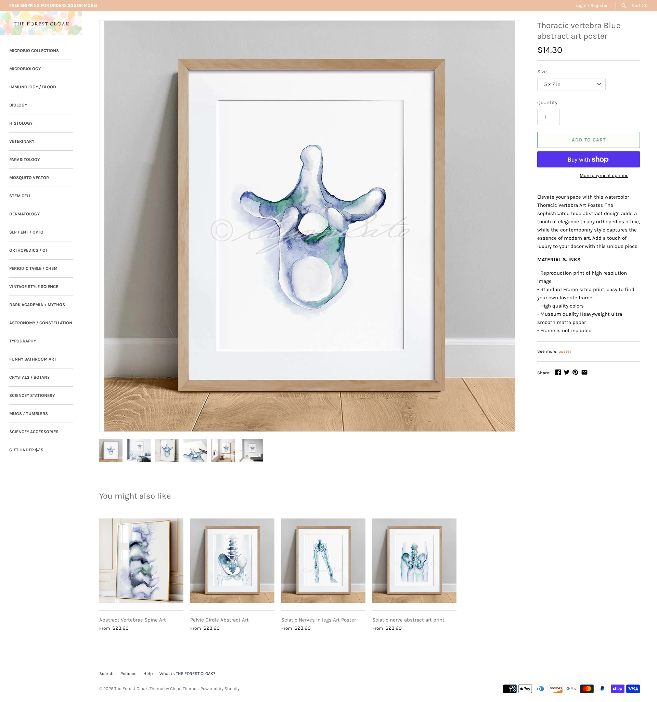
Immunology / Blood (32, 86)
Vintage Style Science (33, 286)
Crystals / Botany (29, 377)
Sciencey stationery (32, 395)
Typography (22, 340)
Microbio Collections (34, 50)
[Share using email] (584, 372)
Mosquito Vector (29, 177)
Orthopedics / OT (28, 250)
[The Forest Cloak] (41, 23)
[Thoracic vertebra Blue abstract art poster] (310, 226)
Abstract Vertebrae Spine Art (132, 620)
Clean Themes (184, 688)
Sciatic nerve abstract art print (408, 620)
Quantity (547, 102)
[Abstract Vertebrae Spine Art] (141, 560)
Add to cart (589, 140)
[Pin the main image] (575, 372)
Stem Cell (20, 195)
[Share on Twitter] (566, 372)
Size (542, 71)
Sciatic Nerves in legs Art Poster (318, 620)
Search (106, 673)
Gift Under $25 (26, 449)
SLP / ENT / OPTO (26, 232)
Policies (128, 673)
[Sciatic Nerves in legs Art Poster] (323, 560)
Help (148, 673)
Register (599, 5)
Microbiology (25, 68)
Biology (18, 105)
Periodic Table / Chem (33, 268)
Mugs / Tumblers (28, 413)
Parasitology (24, 159)
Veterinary (21, 141)
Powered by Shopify (220, 688)
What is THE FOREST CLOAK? (187, 673)
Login (581, 5)
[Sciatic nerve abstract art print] (414, 560)
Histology (21, 123)
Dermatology (24, 213)
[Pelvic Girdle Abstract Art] (232, 560)
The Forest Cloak (131, 688)
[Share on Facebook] (558, 372)
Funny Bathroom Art (32, 359)
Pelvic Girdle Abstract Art (219, 620)
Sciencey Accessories (34, 431)
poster (564, 351)
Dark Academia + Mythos (37, 304)
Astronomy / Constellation (40, 322)
